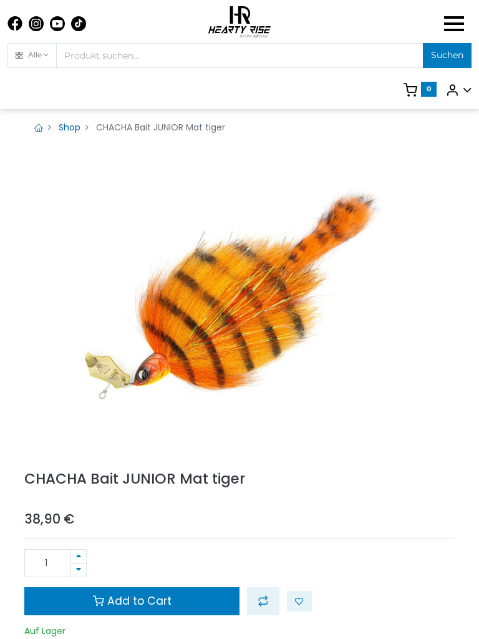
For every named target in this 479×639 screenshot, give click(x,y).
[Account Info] (458, 90)
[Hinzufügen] (78, 556)
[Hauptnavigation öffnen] (454, 24)
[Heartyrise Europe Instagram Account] (36, 23)
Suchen (447, 55)
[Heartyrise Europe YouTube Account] (57, 23)
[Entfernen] (78, 570)
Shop (69, 127)
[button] (32, 55)
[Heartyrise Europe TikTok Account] (78, 23)
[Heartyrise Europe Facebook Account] (14, 23)
